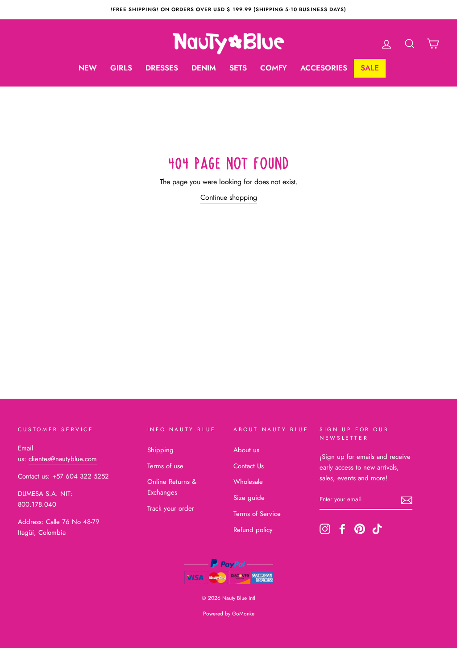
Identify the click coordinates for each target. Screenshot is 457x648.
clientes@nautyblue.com (63, 459)
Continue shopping (228, 197)
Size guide (249, 498)
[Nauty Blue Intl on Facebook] (342, 529)
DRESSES (161, 67)
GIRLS (121, 67)
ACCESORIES (323, 67)
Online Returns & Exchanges (171, 487)
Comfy (273, 67)
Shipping (160, 450)
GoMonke (243, 614)
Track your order (170, 508)
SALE (370, 67)
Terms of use (165, 466)
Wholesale (248, 482)
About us (246, 450)
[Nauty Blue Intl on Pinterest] (359, 529)
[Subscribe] (406, 500)
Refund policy (253, 530)
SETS (238, 67)
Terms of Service (257, 514)
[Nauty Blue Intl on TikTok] (377, 529)
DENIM (203, 67)
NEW (88, 67)
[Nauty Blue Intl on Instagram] (325, 529)
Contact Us (248, 466)
